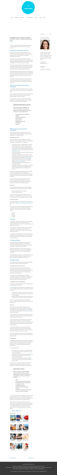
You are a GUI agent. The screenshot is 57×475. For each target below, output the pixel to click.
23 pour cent (16, 58)
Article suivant (31, 457)
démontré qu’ (24, 350)
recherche (12, 287)
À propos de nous (41, 466)
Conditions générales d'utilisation (31, 466)
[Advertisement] (28, 24)
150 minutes (27, 310)
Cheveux (11, 41)
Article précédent (12, 457)
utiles (13, 359)
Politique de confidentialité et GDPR (19, 466)
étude (29, 320)
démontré (30, 354)
